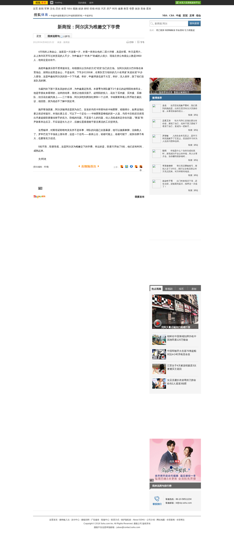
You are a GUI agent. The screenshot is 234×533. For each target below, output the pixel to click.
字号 (142, 42)
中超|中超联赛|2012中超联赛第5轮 (66, 15)
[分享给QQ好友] (126, 166)
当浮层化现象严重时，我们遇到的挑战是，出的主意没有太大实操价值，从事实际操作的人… (179, 108)
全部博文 (180, 520)
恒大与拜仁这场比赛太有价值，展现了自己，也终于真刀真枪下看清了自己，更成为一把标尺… (179, 123)
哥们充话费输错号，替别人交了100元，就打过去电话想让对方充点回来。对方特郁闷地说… (179, 169)
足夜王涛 (166, 120)
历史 (58, 8)
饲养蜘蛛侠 (170, 30)
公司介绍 (151, 520)
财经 (86, 8)
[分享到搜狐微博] (121, 166)
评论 (196, 115)
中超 (178, 15)
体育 (63, 8)
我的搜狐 (82, 3)
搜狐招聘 (85, 520)
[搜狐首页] (40, 2)
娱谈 (80, 8)
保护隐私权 (126, 520)
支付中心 (75, 520)
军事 (46, 8)
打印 (132, 42)
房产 (109, 8)
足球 (191, 15)
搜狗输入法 (64, 520)
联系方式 (115, 520)
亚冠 (185, 15)
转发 (190, 115)
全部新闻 (171, 520)
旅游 (137, 8)
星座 (148, 8)
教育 (126, 8)
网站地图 (161, 520)
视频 (75, 8)
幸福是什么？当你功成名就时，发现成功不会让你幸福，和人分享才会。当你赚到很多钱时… (179, 153)
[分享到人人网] (131, 166)
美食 (143, 8)
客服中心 (105, 520)
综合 (198, 15)
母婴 (131, 8)
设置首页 (53, 520)
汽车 (103, 8)
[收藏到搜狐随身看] (136, 166)
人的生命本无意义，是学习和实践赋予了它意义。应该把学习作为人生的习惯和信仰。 (179, 139)
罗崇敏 (165, 136)
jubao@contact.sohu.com (128, 527)
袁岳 (164, 105)
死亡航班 (160, 30)
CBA (171, 15)
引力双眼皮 (189, 30)
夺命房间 (180, 30)
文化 (52, 8)
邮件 (91, 3)
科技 (97, 8)
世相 (92, 8)
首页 (35, 8)
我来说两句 (59, 36)
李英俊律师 (167, 166)
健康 (120, 8)
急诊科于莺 (167, 181)
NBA (69, 8)
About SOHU (139, 520)
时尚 (114, 8)
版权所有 (146, 523)
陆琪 (164, 150)
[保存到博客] (141, 167)
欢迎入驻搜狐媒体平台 (189, 2)
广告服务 (95, 520)
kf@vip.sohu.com (184, 503)
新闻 (41, 8)
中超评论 (89, 15)
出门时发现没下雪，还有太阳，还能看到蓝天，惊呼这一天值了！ (179, 184)
